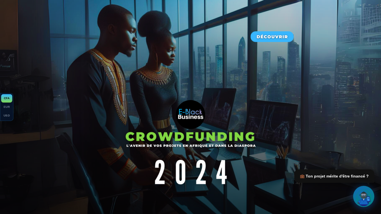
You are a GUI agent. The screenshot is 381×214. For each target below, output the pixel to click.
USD (7, 115)
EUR (7, 106)
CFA (6, 98)
